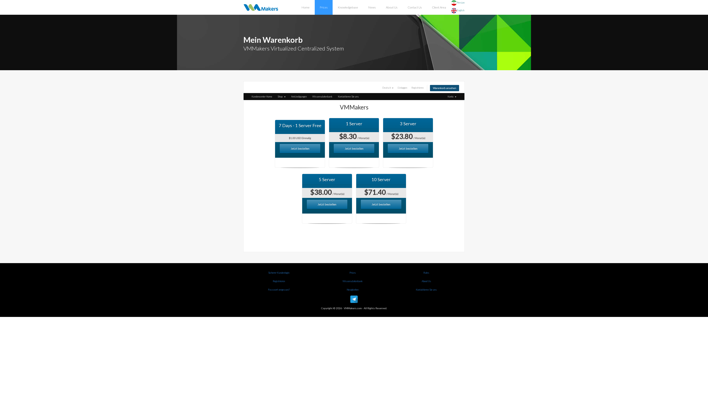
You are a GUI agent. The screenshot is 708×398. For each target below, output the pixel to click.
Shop (281, 96)
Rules (426, 272)
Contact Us (415, 7)
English (460, 10)
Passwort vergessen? (279, 289)
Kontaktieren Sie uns (348, 96)
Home (305, 7)
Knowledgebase (348, 7)
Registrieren (418, 87)
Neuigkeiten (353, 289)
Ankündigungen (299, 96)
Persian (461, 2)
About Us (392, 7)
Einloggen (402, 87)
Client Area (439, 7)
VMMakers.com (353, 308)
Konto (451, 96)
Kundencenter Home (262, 96)
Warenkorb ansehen (444, 88)
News (372, 7)
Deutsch (387, 87)
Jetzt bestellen (300, 148)
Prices (324, 7)
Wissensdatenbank (322, 96)
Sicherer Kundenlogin (278, 272)
